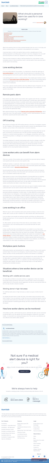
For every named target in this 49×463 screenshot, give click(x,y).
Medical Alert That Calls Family (24, 430)
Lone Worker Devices (22, 434)
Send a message (36, 400)
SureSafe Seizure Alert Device (8, 433)
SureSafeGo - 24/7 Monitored (8, 427)
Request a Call (24, 371)
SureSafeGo (4, 423)
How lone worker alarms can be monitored (12, 41)
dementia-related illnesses (21, 167)
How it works (36, 445)
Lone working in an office (9, 37)
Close (46, 461)
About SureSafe (37, 443)
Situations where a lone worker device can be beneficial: (15, 40)
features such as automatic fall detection (31, 111)
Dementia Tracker (21, 432)
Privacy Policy (36, 427)
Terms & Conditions (37, 430)
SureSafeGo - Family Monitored (8, 425)
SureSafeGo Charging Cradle (8, 437)
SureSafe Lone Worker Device (8, 431)
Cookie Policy (36, 428)
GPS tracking (6, 35)
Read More (15, 461)
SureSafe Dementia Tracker (7, 429)
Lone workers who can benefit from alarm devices (13, 36)
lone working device (8, 73)
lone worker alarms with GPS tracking (19, 79)
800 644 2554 (17, 400)
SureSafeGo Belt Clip (6, 435)
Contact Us (36, 447)
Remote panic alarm (8, 34)
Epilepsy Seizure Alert (22, 436)
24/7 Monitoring (21, 438)
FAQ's (34, 436)
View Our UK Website (6, 439)
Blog (34, 438)
